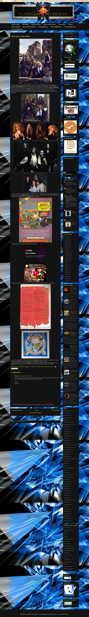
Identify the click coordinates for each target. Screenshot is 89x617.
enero (66, 274)
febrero (67, 272)
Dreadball (66, 442)
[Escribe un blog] (13, 368)
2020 (67, 240)
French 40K (66, 541)
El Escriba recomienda (69, 445)
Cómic (65, 429)
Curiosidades (38, 366)
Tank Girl (66, 513)
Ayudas (65, 420)
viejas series (67, 520)
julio (66, 262)
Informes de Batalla (68, 468)
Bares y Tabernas (68, 422)
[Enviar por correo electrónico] (12, 368)
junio (66, 264)
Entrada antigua (56, 410)
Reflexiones (66, 504)
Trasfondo (66, 518)
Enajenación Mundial (68, 539)
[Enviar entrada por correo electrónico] (55, 366)
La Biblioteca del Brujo (69, 548)
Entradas (68, 64)
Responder (17, 383)
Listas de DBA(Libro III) (69, 26)
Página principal (15, 24)
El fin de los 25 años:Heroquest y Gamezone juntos (74, 395)
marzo (66, 270)
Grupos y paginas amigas (50, 24)
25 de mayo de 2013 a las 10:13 (25, 376)
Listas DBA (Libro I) (43, 26)
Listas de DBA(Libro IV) (17, 29)
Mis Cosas (66, 490)
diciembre (67, 253)
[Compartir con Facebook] (16, 368)
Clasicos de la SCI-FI (68, 424)
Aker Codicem (69, 210)
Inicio (36, 410)
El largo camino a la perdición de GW (74, 371)
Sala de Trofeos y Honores (29, 26)
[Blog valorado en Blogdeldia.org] (68, 603)
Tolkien (65, 516)
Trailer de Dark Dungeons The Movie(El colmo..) (74, 346)
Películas (66, 497)
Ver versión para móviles (35, 412)
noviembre (67, 255)
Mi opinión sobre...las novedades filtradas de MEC (73, 359)
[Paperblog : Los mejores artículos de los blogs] (67, 578)
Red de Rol (68, 188)
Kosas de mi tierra (68, 477)
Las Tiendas (66, 481)
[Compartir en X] (14, 368)
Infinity (65, 465)
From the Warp (67, 543)
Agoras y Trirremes (68, 530)
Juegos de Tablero (68, 474)
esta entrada (26, 85)
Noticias (66, 495)
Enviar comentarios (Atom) (38, 418)
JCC (65, 470)
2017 (67, 245)
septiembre (68, 259)
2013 (67, 251)
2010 (67, 280)
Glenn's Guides (67, 545)
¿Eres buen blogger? (67, 605)
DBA (65, 438)
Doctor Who (66, 440)
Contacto (70, 24)
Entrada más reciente (16, 410)
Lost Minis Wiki (67, 559)
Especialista (66, 452)
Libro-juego (66, 484)
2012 (67, 276)
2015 (67, 247)
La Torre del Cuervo (68, 555)
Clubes (65, 426)
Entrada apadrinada (68, 447)
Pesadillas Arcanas (68, 566)
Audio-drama (67, 415)
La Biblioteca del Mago (69, 550)
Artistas (65, 413)
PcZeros (66, 564)
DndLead (66, 536)
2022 (67, 236)
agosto (67, 260)
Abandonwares (67, 410)
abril (66, 268)
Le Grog (66, 557)
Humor (65, 463)
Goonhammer (69, 182)
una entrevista (28, 362)
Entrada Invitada (67, 449)
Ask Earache (67, 532)
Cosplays (66, 433)
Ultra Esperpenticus (73, 383)
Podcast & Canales (68, 500)
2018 (67, 244)
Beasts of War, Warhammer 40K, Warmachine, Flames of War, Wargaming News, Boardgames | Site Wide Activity (71, 198)
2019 (67, 242)
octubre (67, 257)
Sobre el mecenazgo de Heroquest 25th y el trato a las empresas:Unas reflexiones (70, 334)
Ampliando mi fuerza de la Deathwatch (73, 223)
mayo (66, 266)
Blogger (66, 614)
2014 (67, 249)
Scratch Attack (67, 509)
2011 (67, 278)
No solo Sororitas (68, 323)
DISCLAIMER (25, 24)
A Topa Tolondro (67, 527)
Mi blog (65, 488)
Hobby (52, 366)
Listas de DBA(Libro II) (56, 26)
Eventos (66, 454)
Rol (65, 506)
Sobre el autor (62, 24)
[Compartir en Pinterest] (17, 368)
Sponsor (66, 511)
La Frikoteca (67, 552)
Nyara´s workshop (68, 562)
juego (65, 472)
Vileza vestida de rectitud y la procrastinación (73, 312)
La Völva (66, 479)
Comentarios (69, 66)
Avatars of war (67, 417)
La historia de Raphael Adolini (73, 288)
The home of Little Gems (69, 568)
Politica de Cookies (36, 24)
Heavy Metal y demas (45, 366)
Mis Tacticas (66, 493)
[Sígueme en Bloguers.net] (70, 595)
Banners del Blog (16, 26)
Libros (65, 486)
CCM (65, 534)
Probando (66, 502)
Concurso (66, 431)
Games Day (66, 456)
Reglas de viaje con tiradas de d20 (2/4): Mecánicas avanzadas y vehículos (71, 191)
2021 (67, 238)
